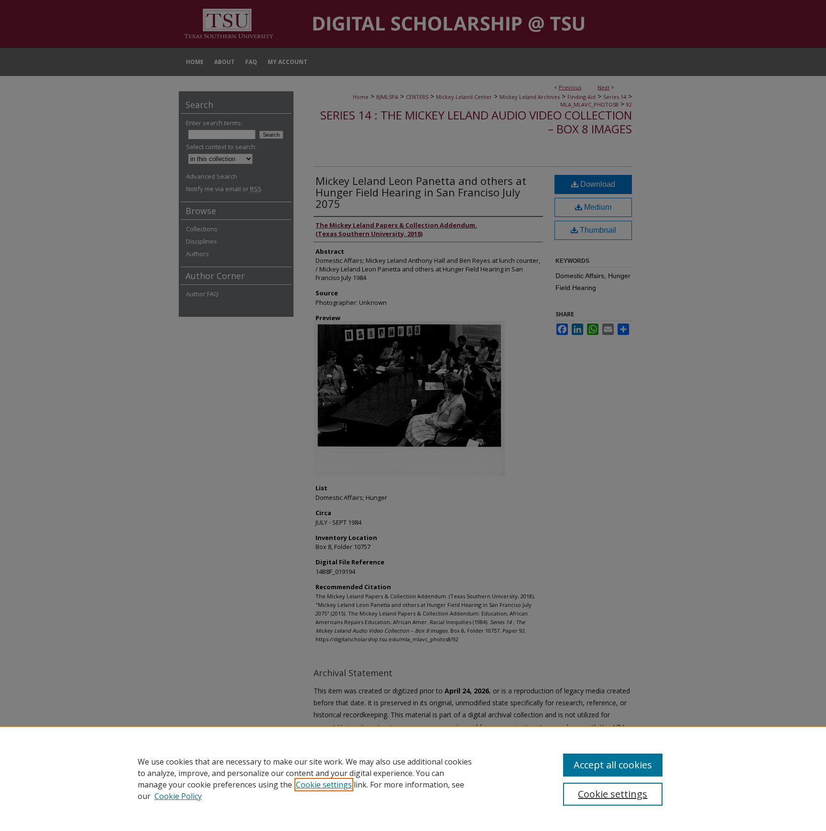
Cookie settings (324, 784)
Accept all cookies (613, 764)
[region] (413, 778)
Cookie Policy (178, 796)
